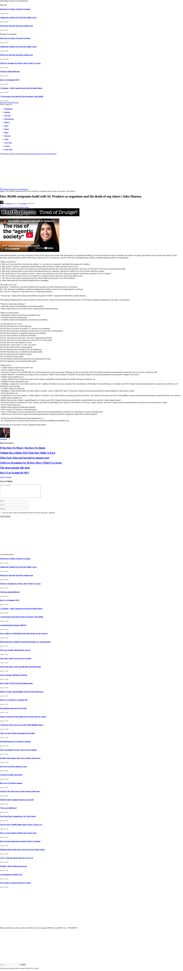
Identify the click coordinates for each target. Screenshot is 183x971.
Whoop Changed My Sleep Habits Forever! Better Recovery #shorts (23, 717)
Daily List (7, 136)
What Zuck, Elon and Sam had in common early (16, 26)
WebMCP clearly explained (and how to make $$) (17, 800)
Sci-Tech (7, 146)
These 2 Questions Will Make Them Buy (13, 675)
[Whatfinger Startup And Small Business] (28, 154)
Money (6, 132)
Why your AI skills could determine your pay (15, 650)
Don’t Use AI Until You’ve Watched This (14, 700)
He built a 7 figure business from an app (13, 866)
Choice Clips (8, 149)
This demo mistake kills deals (9, 71)
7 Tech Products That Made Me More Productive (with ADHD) (21, 96)
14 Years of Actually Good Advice (11, 775)
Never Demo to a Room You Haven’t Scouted (15, 883)
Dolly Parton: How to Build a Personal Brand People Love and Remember (25, 642)
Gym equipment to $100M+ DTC (11, 874)
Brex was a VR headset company (11, 783)
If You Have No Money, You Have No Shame (15, 9)
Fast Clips (7, 115)
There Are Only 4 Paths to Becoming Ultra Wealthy (17, 733)
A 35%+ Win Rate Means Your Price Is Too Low (16, 858)
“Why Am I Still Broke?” (8, 808)
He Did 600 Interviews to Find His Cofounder (15, 741)
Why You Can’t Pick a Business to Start (13, 766)
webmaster (8, 203)
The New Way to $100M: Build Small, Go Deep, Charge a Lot (21, 824)
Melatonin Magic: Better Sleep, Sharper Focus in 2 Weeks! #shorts (22, 849)
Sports (6, 126)
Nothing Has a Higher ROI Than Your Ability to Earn (18, 17)
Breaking (7, 112)
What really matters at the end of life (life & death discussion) (20, 667)
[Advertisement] (91, 170)
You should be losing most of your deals (13, 708)
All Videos (23, 203)
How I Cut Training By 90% (9, 80)
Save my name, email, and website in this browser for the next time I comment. (29, 513)
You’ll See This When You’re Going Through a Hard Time (20, 791)
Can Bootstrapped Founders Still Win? (13, 625)
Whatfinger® (8, 109)
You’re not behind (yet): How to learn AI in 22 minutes (18, 750)
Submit (23, 964)
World (6, 139)
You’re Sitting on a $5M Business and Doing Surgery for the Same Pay (24, 633)
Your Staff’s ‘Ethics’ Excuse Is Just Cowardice (15, 658)
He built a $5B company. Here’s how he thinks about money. (20, 758)
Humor (6, 129)
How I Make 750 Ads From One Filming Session (16, 683)
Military (7, 122)
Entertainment (9, 119)
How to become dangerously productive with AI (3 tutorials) (20, 841)
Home (2, 191)
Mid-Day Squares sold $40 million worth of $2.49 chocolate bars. (22, 692)
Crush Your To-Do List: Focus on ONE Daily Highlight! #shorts (21, 725)
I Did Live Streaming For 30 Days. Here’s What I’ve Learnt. (20, 63)
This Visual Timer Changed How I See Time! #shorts (18, 816)
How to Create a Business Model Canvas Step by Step (18, 833)
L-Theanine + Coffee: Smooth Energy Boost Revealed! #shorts (21, 88)
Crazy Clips (8, 143)
